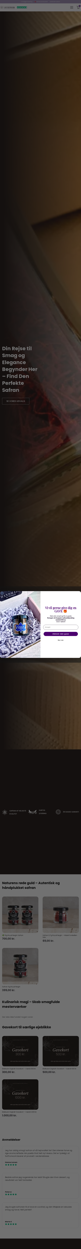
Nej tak (60, 640)
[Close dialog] (2, 593)
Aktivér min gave (61, 634)
